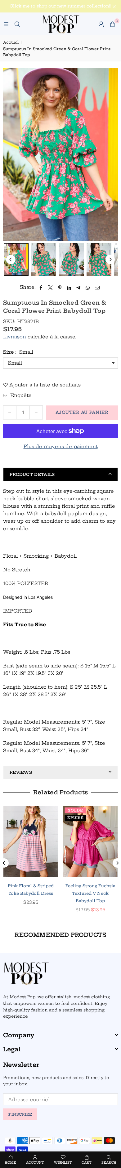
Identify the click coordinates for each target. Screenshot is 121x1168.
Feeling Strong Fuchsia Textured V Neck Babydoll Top (90, 893)
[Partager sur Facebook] (41, 287)
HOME (10, 1163)
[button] (112, 24)
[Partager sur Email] (97, 287)
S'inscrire (20, 1114)
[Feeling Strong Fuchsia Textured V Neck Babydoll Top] (90, 841)
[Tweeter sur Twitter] (50, 287)
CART (87, 1163)
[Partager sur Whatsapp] (88, 287)
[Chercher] (17, 24)
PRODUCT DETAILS (32, 474)
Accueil (11, 42)
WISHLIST (63, 1163)
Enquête (20, 395)
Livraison (14, 337)
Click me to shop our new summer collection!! (60, 6)
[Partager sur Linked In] (69, 287)
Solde (75, 810)
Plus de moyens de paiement (61, 446)
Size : (18, 352)
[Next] (110, 259)
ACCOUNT (35, 1163)
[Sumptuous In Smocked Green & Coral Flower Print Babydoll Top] (16, 259)
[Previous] (11, 259)
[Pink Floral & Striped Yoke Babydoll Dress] (30, 841)
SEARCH (108, 1163)
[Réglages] (101, 24)
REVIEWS (21, 772)
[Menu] (5, 24)
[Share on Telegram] (78, 287)
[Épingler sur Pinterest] (60, 287)
